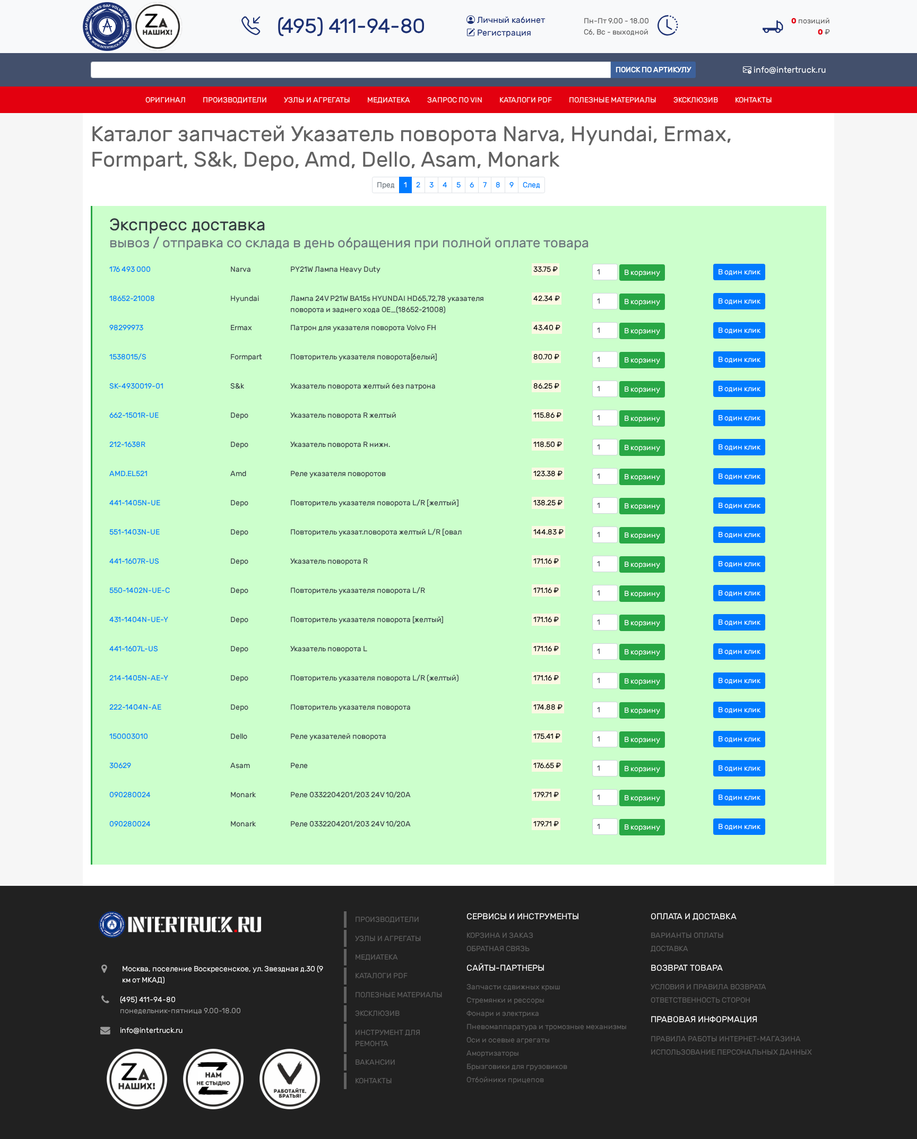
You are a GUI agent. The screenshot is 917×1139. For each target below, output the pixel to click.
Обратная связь (498, 948)
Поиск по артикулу (653, 69)
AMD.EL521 (128, 473)
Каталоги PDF (525, 100)
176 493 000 (130, 269)
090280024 (130, 794)
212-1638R (127, 444)
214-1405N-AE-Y (138, 678)
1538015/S (127, 356)
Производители (235, 100)
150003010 (128, 736)
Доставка (669, 948)
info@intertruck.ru (788, 70)
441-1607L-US (133, 648)
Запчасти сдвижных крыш (513, 986)
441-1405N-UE (134, 502)
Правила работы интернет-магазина (726, 1038)
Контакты (753, 100)
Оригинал (165, 100)
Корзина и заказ (499, 935)
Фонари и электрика (502, 1013)
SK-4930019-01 (136, 386)
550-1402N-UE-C (139, 590)
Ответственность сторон (700, 1000)
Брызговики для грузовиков (516, 1066)
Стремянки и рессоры (505, 1000)
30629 (120, 765)
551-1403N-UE (134, 532)
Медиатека (388, 100)
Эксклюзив (695, 100)
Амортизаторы (492, 1053)
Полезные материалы (612, 100)
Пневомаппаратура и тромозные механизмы (546, 1026)
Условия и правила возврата (708, 986)
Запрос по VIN (454, 100)
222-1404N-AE (135, 707)
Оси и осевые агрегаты (508, 1040)
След (531, 184)
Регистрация (503, 33)
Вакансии (375, 1062)
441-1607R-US (134, 561)
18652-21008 (132, 298)
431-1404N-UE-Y (138, 619)
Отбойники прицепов (505, 1079)
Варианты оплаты (687, 935)
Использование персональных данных (731, 1052)
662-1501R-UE (134, 415)
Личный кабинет (510, 20)
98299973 (126, 327)
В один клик (739, 272)
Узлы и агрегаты (317, 100)
